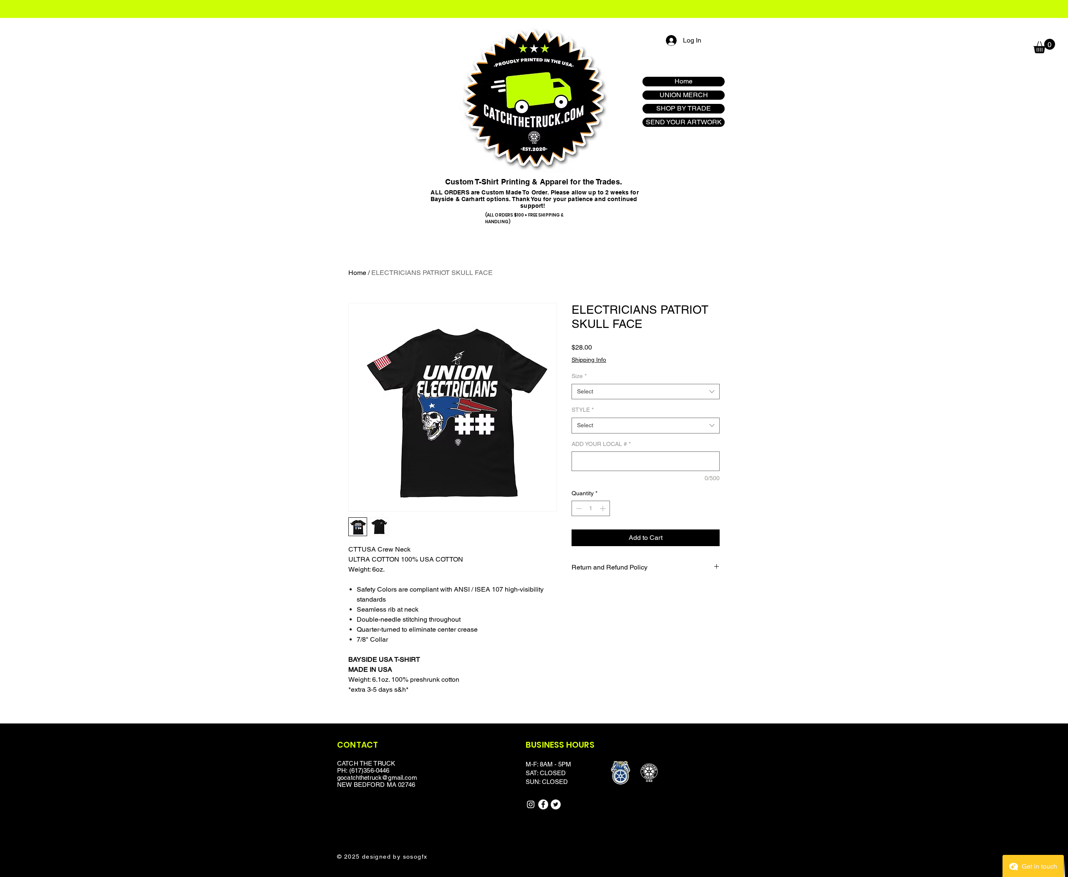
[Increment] (603, 508)
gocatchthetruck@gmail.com (377, 777)
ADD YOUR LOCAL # (601, 444)
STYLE (583, 409)
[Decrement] (578, 508)
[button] (1044, 46)
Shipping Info (589, 359)
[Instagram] (531, 804)
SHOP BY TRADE (683, 108)
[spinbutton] (590, 508)
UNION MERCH (684, 95)
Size (579, 376)
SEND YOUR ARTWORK (684, 122)
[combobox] (646, 392)
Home (684, 81)
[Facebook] (543, 804)
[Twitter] (556, 804)
